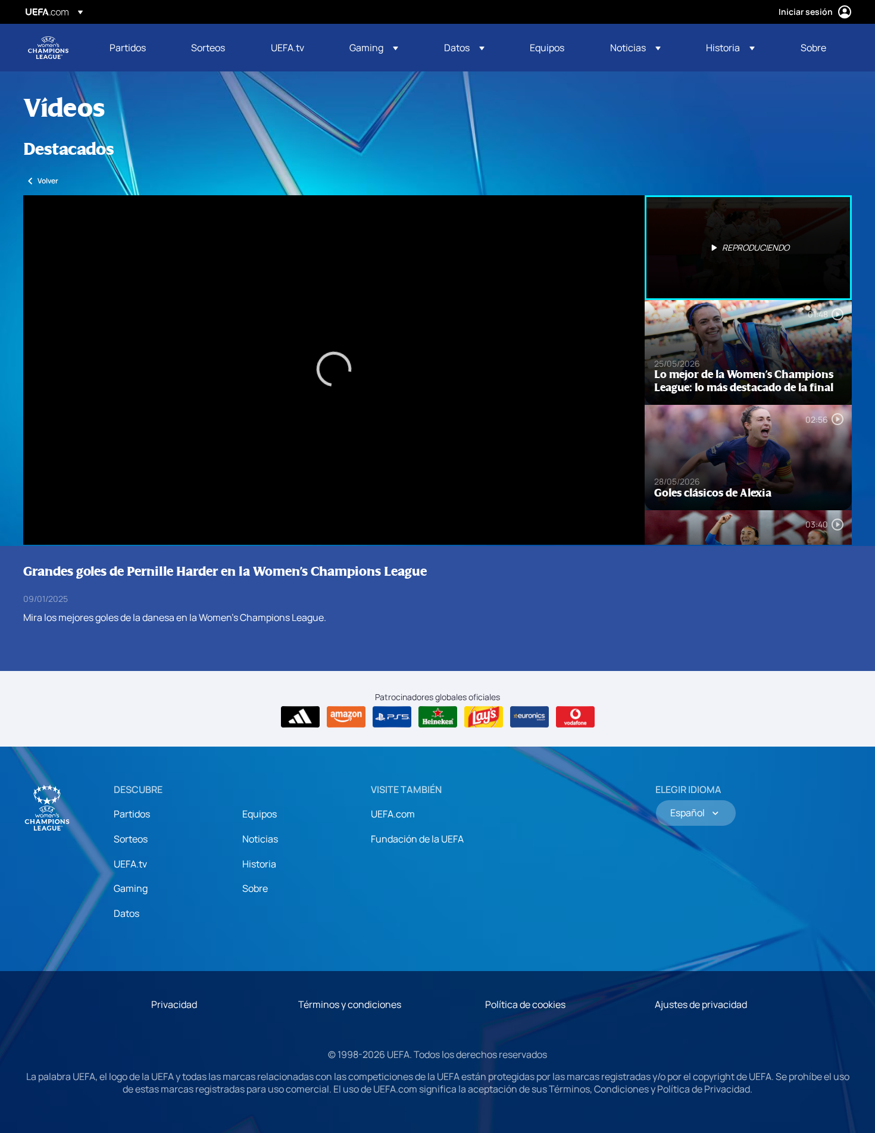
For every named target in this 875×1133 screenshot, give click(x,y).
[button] (374, 47)
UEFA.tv (130, 863)
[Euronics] (529, 717)
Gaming (131, 888)
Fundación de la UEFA (417, 838)
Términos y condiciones (349, 1004)
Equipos (259, 813)
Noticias (260, 838)
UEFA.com (393, 813)
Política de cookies (525, 1004)
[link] (128, 47)
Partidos (132, 813)
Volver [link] (48, 181)
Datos (126, 913)
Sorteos (131, 838)
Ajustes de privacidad (701, 1004)
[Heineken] (437, 717)
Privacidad (174, 1004)
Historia (259, 863)
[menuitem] (135, 47)
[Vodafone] (575, 717)
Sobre (255, 888)
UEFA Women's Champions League (48, 47)
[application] (334, 370)
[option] (748, 247)
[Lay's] (483, 717)
